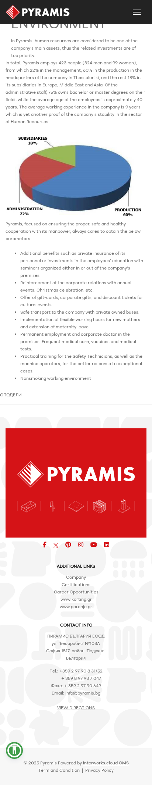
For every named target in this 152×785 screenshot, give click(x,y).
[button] (14, 750)
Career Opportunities (76, 592)
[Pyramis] (38, 12)
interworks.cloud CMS (106, 763)
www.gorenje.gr (76, 606)
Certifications (76, 584)
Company (76, 577)
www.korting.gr (76, 599)
